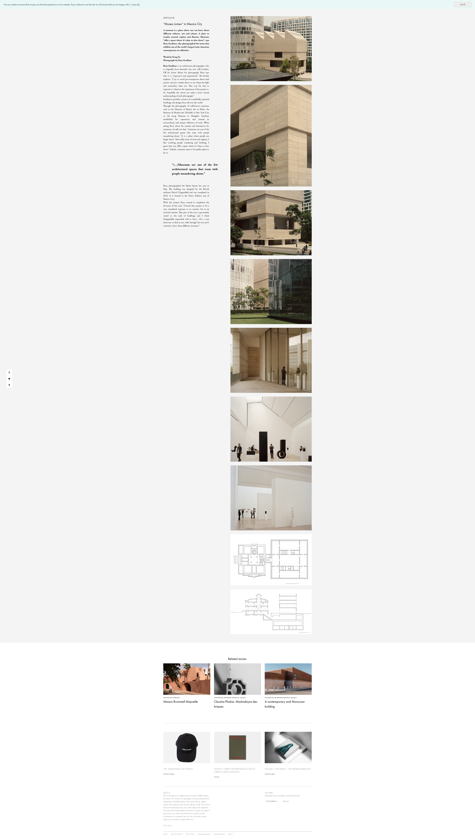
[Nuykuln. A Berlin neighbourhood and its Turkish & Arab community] (237, 747)
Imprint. (165, 834)
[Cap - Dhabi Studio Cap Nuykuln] (186, 747)
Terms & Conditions (177, 834)
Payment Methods (219, 834)
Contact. (230, 834)
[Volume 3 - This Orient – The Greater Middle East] (288, 747)
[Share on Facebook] (9, 372)
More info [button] (135, 4)
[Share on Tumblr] (9, 385)
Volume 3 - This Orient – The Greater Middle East (288, 769)
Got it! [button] (462, 4)
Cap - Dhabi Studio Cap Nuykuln (178, 769)
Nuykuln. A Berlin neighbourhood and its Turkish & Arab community (234, 770)
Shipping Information (204, 834)
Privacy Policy (190, 834)
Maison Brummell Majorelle (180, 701)
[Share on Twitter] (9, 378)
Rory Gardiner (170, 65)
